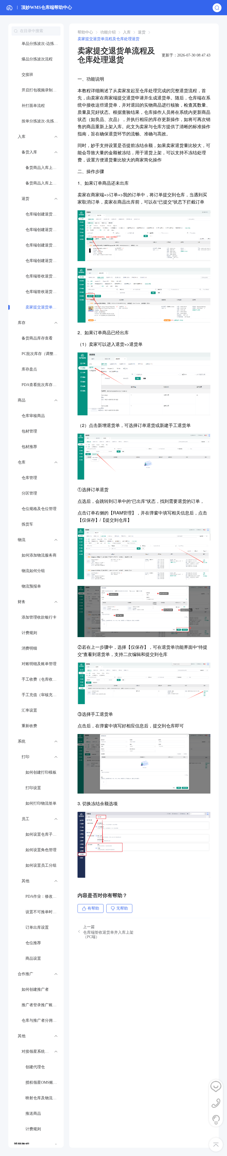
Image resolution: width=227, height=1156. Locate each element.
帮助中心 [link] (85, 32)
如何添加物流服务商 (39, 555)
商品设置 (33, 958)
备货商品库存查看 (37, 338)
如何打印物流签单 (40, 803)
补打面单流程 (33, 106)
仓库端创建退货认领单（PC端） (44, 230)
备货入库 (29, 152)
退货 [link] (142, 32)
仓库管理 (29, 478)
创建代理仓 (35, 1067)
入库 (21, 137)
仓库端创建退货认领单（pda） (44, 214)
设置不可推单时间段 (42, 912)
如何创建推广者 (35, 989)
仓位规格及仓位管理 (39, 509)
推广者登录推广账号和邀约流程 (43, 1005)
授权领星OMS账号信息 (44, 1082)
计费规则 (29, 633)
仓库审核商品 (33, 416)
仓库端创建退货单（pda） (44, 245)
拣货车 (27, 524)
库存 (21, 323)
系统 (21, 741)
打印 (25, 757)
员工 (25, 819)
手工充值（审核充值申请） (43, 695)
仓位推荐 (33, 943)
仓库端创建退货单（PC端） (44, 261)
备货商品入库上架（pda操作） (44, 168)
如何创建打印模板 (40, 772)
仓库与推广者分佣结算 (41, 1020)
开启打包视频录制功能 (41, 90)
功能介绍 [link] (108, 32)
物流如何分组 (33, 571)
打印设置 (33, 788)
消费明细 (29, 648)
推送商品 (33, 1113)
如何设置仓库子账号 (42, 834)
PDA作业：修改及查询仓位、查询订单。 (44, 896)
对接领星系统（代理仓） (43, 1051)
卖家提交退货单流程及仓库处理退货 (44, 307)
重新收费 (29, 726)
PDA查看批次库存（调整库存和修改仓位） (43, 385)
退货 (25, 199)
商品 (21, 400)
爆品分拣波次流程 (37, 59)
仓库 (21, 462)
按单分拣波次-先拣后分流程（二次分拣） (43, 121)
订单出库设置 (37, 927)
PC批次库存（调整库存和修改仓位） (43, 354)
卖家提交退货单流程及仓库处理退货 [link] (109, 39)
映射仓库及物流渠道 (42, 1098)
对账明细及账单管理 (39, 664)
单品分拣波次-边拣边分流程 (43, 44)
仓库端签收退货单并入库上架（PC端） (44, 292)
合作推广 (25, 974)
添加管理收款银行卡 (39, 617)
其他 (25, 881)
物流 (21, 540)
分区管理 (29, 493)
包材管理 (29, 431)
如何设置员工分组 (40, 865)
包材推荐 (29, 447)
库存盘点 (29, 369)
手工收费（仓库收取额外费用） (43, 679)
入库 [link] (127, 32)
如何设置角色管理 (40, 850)
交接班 (27, 75)
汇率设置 (29, 710)
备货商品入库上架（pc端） (44, 183)
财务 (21, 602)
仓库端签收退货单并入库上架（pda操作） (44, 276)
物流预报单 (31, 586)
